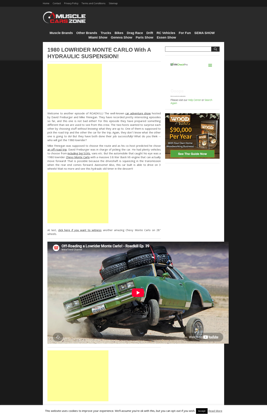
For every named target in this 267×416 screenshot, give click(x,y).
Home (46, 3)
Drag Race (135, 33)
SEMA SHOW (204, 33)
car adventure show (138, 113)
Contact (57, 3)
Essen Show (166, 37)
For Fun (185, 33)
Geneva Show (121, 37)
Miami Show (97, 37)
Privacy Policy (71, 3)
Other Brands (86, 33)
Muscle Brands (61, 33)
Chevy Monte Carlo (78, 157)
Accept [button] (201, 411)
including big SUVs (79, 153)
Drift (149, 33)
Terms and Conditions (94, 3)
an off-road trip (57, 149)
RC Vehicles (166, 33)
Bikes (119, 33)
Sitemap (113, 3)
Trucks (106, 33)
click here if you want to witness (80, 230)
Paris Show (144, 37)
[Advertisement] (74, 86)
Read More (215, 411)
